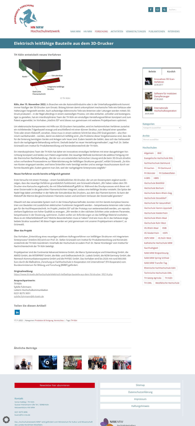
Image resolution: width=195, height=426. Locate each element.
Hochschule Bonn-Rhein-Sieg (158, 193)
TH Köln (74, 320)
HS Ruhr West (164, 238)
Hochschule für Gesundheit (157, 203)
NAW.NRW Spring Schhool (156, 258)
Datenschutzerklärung (140, 392)
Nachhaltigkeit (151, 248)
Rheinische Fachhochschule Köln (160, 268)
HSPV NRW (149, 238)
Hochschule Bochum (154, 188)
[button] (17, 312)
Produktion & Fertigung (44, 320)
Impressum (140, 399)
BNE (159, 153)
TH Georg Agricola (152, 278)
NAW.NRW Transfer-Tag (155, 263)
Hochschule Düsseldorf (155, 198)
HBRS (156, 178)
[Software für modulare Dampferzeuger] (148, 93)
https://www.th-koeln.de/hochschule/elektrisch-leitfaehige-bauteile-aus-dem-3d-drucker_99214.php (63, 274)
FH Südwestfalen (167, 173)
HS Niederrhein (151, 233)
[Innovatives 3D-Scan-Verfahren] (148, 79)
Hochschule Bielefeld (154, 183)
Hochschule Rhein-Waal (155, 218)
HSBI (164, 228)
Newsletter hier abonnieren (55, 385)
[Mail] (157, 9)
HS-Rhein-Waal (151, 228)
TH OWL (148, 283)
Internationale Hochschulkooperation (165, 109)
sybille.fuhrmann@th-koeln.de (29, 296)
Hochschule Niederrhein (156, 213)
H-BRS (147, 178)
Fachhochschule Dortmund (157, 163)
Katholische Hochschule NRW (158, 243)
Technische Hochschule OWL (158, 273)
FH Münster (149, 173)
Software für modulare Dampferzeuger (165, 95)
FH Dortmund (164, 168)
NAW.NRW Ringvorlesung (156, 253)
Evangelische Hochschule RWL (158, 158)
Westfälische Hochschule (167, 283)
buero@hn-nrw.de (22, 415)
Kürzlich (171, 71)
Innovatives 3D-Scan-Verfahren (164, 80)
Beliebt (152, 71)
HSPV (165, 233)
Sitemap (140, 385)
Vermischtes (59, 320)
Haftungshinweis (140, 406)
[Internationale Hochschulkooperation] (148, 108)
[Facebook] (150, 9)
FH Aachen (149, 168)
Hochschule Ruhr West (155, 223)
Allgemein (149, 153)
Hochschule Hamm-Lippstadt (158, 208)
